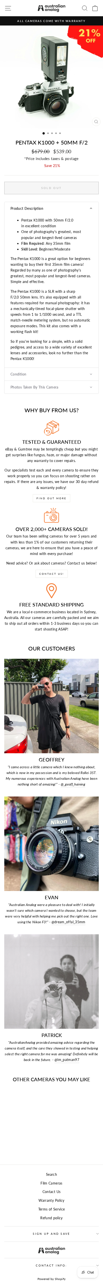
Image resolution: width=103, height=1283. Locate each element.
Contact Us (51, 1192)
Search (51, 1174)
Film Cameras (51, 1183)
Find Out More (51, 498)
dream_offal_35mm (69, 922)
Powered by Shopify (52, 1279)
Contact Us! (51, 573)
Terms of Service (51, 1209)
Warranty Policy (51, 1200)
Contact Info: (51, 1265)
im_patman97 (66, 1060)
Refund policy (51, 1218)
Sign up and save (51, 1233)
